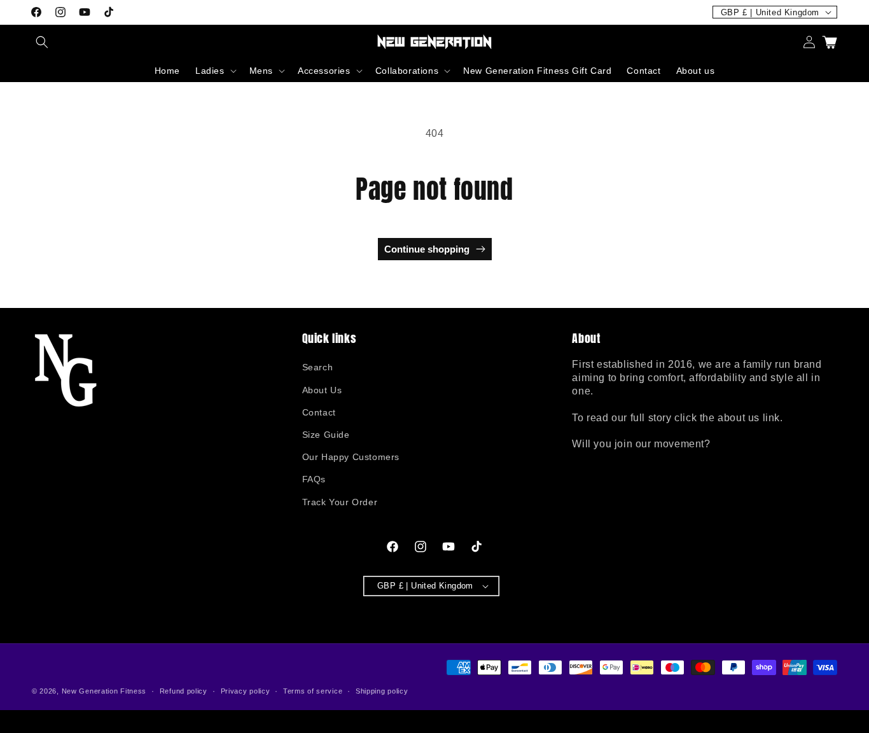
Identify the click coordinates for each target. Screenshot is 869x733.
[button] (42, 42)
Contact (319, 412)
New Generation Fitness (104, 691)
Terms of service (312, 691)
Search (317, 367)
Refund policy (183, 691)
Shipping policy (382, 691)
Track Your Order (340, 502)
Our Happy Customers (351, 457)
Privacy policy (245, 691)
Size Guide (326, 434)
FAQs (314, 479)
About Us (322, 390)
